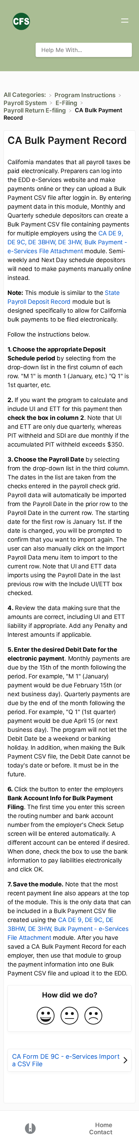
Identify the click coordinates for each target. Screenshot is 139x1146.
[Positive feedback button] (46, 1016)
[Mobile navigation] (124, 21)
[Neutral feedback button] (69, 1016)
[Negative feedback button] (93, 1016)
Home (103, 1125)
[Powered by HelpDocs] (30, 1127)
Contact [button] (100, 1132)
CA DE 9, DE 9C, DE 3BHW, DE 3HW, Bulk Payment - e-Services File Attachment (67, 242)
